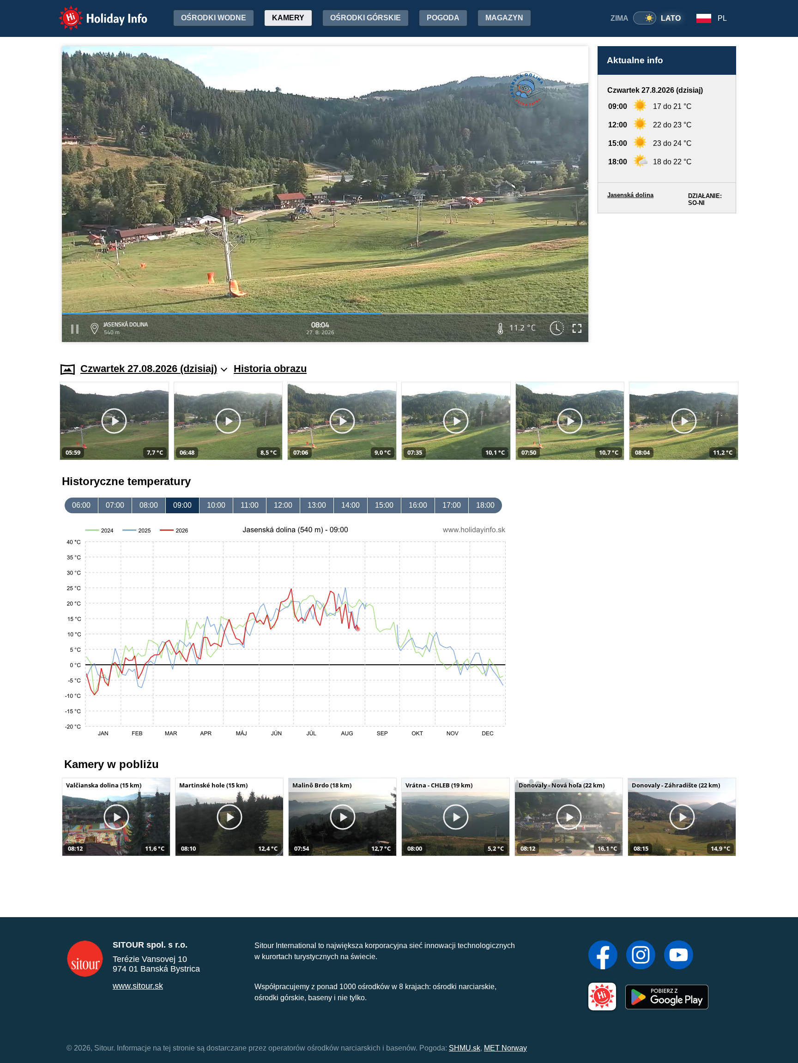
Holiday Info (94, 12)
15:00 (384, 505)
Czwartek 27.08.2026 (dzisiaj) (148, 368)
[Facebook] (602, 956)
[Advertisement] (667, 279)
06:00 (81, 505)
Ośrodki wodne (213, 18)
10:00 (216, 505)
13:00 (317, 505)
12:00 (283, 505)
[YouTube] (678, 956)
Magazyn (504, 18)
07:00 (115, 505)
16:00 (418, 505)
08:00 (148, 505)
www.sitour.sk (138, 986)
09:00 (182, 505)
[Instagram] (640, 956)
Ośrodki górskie (365, 18)
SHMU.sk (464, 1048)
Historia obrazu (270, 368)
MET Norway (505, 1048)
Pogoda (443, 18)
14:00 (350, 505)
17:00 (451, 505)
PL (722, 18)
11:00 (250, 505)
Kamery (288, 18)
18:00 (485, 505)
